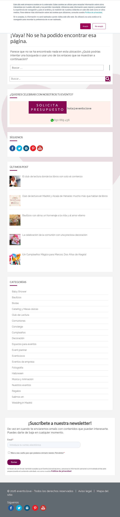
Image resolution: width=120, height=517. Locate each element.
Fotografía (17, 367)
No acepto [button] (99, 26)
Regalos (16, 391)
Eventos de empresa (23, 361)
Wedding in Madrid (22, 402)
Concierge (17, 326)
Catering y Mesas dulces (25, 309)
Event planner (19, 350)
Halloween (17, 373)
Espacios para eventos (24, 344)
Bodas (15, 303)
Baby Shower (19, 291)
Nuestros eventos (21, 385)
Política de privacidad (93, 12)
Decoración (18, 338)
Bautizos (16, 297)
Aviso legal (85, 491)
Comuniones (18, 320)
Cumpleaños (19, 332)
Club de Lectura (20, 315)
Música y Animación (22, 379)
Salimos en (18, 396)
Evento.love (18, 356)
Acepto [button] (85, 26)
